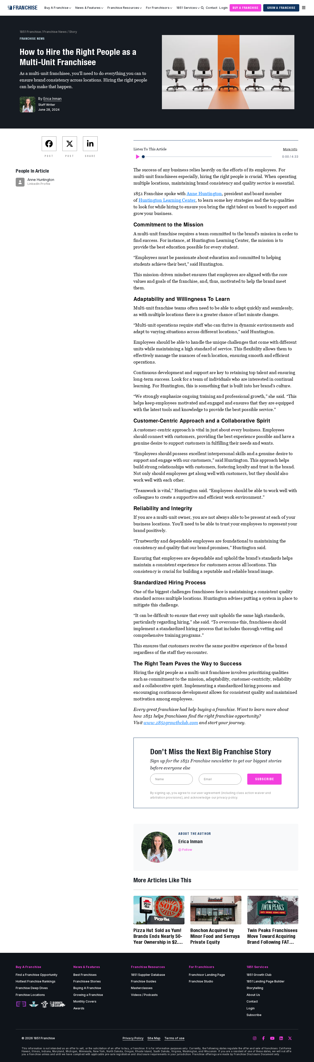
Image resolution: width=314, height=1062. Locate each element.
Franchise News (55, 32)
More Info (290, 149)
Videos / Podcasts (144, 995)
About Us (253, 995)
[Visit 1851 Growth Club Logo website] (57, 1004)
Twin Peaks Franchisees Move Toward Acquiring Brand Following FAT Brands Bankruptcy (272, 936)
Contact (211, 8)
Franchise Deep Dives (32, 988)
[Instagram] (254, 1038)
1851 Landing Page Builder (266, 981)
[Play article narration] (137, 157)
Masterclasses (142, 988)
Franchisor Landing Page (207, 975)
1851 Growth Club (259, 975)
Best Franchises (85, 975)
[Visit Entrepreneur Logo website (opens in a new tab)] (21, 1004)
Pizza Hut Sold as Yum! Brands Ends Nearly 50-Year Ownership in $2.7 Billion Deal (158, 936)
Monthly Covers (84, 1001)
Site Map (153, 1038)
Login (223, 8)
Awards (78, 1008)
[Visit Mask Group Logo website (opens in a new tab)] (44, 1004)
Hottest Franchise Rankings (35, 981)
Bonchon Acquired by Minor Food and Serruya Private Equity (215, 936)
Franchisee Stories (87, 981)
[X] (290, 1038)
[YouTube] (272, 1038)
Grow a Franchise (281, 8)
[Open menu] (303, 8)
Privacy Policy (133, 1038)
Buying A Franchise (87, 988)
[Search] (202, 7)
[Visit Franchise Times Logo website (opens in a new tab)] (33, 1004)
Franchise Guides (143, 981)
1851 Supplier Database (148, 975)
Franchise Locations (30, 995)
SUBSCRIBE (264, 779)
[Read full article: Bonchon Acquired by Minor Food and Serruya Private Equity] (215, 910)
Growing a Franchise (88, 995)
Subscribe (254, 1015)
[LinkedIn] (281, 1038)
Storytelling (255, 988)
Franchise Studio (201, 981)
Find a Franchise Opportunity (36, 975)
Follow (187, 849)
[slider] (143, 157)
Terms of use (174, 1038)
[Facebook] (263, 1038)
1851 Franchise (30, 32)
